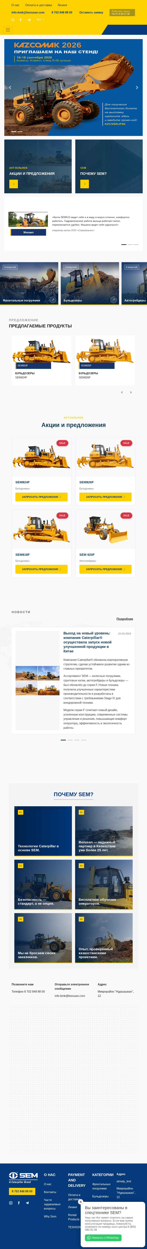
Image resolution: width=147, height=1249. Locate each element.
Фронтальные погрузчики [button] (21, 300)
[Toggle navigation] (8, 29)
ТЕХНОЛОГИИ (77, 1227)
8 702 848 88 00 (63, 12)
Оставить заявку (91, 12)
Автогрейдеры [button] (135, 300)
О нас (15, 5)
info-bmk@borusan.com (27, 12)
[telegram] (29, 19)
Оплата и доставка (38, 5)
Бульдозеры (100, 1196)
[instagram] (13, 19)
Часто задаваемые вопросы (52, 1204)
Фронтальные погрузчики (101, 1186)
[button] (9, 87)
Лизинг (62, 5)
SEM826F (86, 365)
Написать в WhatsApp (105, 1237)
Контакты (50, 1192)
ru (39, 19)
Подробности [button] (53, 300)
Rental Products (73, 1217)
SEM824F (23, 365)
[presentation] (121, 392)
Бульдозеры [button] (73, 300)
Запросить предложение (40, 496)
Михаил (28, 232)
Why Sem (50, 1216)
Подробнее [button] (125, 619)
